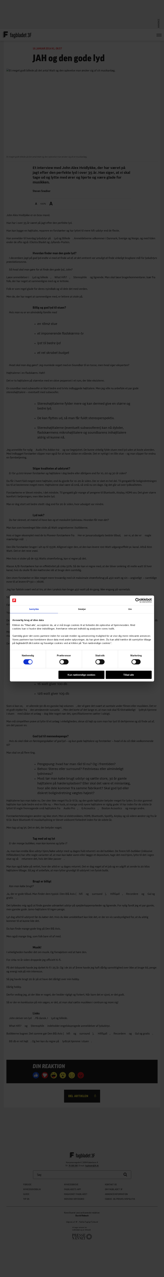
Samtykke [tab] (34, 609)
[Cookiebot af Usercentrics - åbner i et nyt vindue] (138, 600)
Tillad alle (128, 674)
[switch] (64, 661)
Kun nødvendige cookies (81, 674)
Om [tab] (130, 609)
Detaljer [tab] (82, 609)
